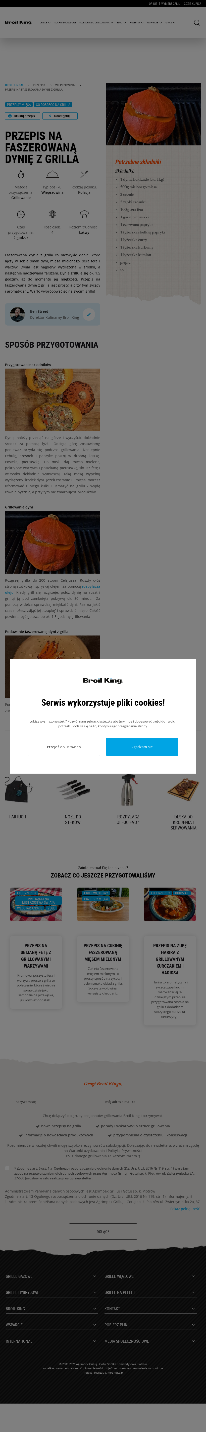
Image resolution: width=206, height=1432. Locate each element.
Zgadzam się (142, 746)
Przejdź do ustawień (64, 746)
